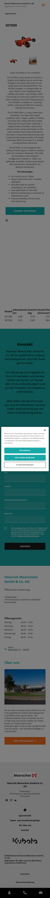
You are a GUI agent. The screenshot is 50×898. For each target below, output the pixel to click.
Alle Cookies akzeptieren (25, 457)
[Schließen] (45, 430)
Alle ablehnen (24, 450)
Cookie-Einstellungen (25, 465)
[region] (25, 449)
